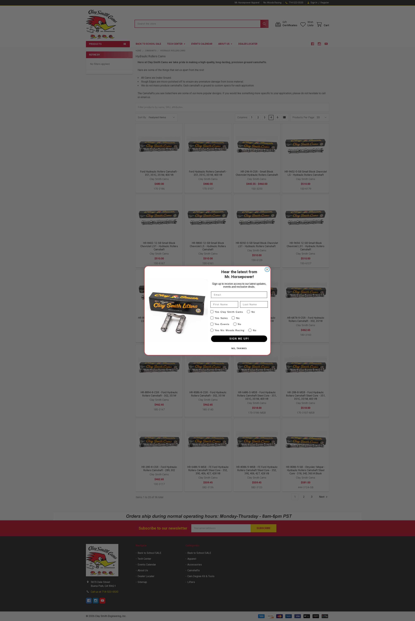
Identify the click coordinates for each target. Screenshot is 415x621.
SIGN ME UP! (239, 338)
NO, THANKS (239, 348)
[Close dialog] (267, 269)
